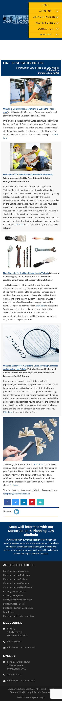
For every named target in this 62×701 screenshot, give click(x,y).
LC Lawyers (15, 20)
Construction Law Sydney (15, 579)
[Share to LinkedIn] (24, 504)
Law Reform (9, 612)
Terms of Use (16, 692)
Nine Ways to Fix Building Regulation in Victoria (26, 273)
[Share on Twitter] (15, 504)
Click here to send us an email (21, 648)
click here (18, 225)
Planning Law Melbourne (14, 592)
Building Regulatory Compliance (18, 608)
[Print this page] (40, 504)
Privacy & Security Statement (38, 692)
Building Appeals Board (13, 604)
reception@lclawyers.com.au (16, 494)
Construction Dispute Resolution (18, 616)
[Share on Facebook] (7, 504)
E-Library (38, 465)
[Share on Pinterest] (32, 504)
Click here (8, 412)
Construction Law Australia (15, 571)
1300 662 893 (14, 675)
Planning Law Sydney (13, 596)
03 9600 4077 (14, 642)
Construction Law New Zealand (17, 587)
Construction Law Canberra (16, 583)
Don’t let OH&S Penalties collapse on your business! (28, 175)
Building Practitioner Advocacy (17, 600)
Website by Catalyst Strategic (31, 698)
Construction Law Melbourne (16, 575)
